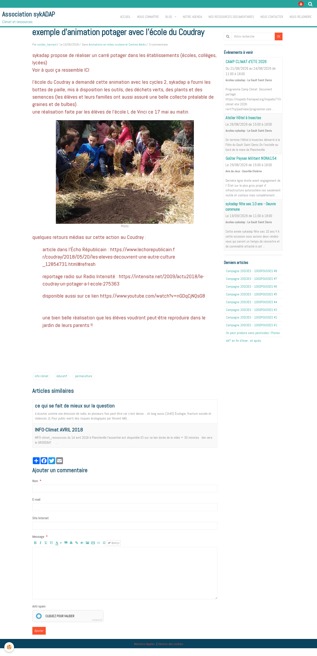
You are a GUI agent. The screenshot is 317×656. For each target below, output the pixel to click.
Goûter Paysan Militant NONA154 (251, 158)
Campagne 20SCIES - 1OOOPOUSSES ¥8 (251, 271)
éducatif (61, 376)
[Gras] (35, 543)
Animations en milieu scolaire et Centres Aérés (117, 44)
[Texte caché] (82, 543)
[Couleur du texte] (58, 543)
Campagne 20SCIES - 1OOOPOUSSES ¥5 (251, 294)
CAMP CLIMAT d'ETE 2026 (246, 62)
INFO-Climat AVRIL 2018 (59, 429)
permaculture (83, 376)
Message (38, 536)
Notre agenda (192, 16)
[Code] (99, 543)
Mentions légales (144, 644)
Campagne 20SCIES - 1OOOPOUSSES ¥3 (251, 310)
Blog (169, 16)
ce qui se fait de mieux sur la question (75, 405)
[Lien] (76, 543)
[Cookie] (9, 647)
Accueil (125, 16)
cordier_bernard (46, 44)
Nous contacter (272, 16)
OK (278, 36)
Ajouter (39, 630)
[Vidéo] (93, 543)
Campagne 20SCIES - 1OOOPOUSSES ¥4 (251, 302)
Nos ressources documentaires (231, 16)
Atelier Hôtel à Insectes (243, 117)
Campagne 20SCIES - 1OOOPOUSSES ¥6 (251, 286)
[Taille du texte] (51, 543)
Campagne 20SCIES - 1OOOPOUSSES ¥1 (251, 325)
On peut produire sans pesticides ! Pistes (253, 333)
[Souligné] (46, 543)
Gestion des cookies (170, 644)
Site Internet (40, 518)
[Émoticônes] (104, 543)
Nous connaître (148, 16)
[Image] (87, 543)
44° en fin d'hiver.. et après (243, 340)
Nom (35, 481)
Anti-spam (39, 606)
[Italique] (40, 543)
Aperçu (115, 543)
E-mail (36, 499)
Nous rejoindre (301, 16)
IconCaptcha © (97, 620)
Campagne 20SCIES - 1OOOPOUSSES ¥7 (251, 278)
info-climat (42, 376)
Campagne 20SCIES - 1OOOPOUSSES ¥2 (251, 317)
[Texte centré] (71, 543)
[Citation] (66, 543)
